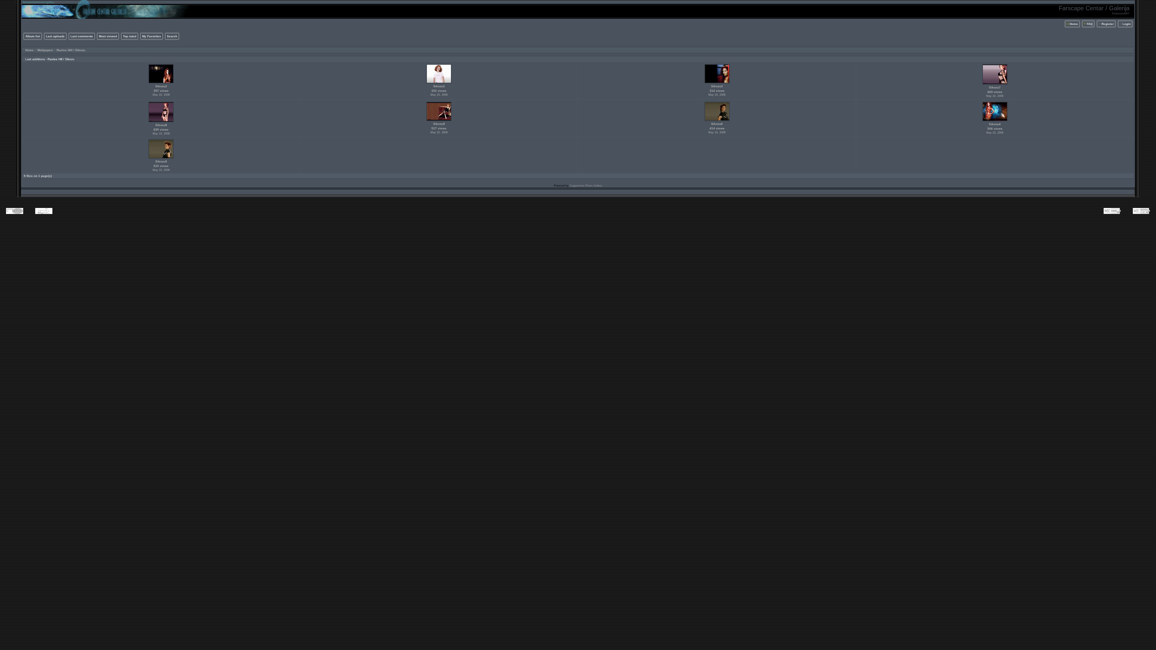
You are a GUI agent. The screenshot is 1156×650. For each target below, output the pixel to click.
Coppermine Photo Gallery (586, 185)
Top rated (129, 36)
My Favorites (151, 36)
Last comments (81, 36)
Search (172, 36)
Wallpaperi (45, 50)
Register (1108, 24)
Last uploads (55, 36)
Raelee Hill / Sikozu (71, 50)
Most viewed (108, 36)
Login (1127, 24)
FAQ (1090, 24)
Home (1074, 24)
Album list (32, 36)
